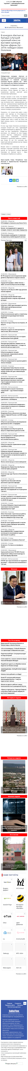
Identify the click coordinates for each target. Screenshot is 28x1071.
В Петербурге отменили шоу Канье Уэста (14, 223)
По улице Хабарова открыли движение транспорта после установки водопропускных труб (13, 506)
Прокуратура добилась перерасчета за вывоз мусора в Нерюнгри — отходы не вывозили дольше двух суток (13, 345)
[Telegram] (17, 180)
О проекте (18, 1003)
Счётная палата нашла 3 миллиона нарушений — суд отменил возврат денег (12, 390)
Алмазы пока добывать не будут (11, 674)
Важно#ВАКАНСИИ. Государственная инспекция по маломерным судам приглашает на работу (12, 533)
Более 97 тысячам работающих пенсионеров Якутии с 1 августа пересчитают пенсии (11, 679)
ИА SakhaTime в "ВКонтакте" (14, 27)
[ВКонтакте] (10, 180)
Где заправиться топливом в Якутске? (13, 540)
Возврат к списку (6, 214)
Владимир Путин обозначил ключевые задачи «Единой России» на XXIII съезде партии (14, 415)
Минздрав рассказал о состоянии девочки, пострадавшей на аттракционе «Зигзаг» (14, 489)
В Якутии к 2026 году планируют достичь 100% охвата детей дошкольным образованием (14, 307)
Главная (9, 1003)
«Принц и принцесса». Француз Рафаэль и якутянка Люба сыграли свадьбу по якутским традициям (14, 691)
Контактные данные (14, 1007)
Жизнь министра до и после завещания (13, 462)
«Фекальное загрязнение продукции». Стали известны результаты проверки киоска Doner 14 (13, 406)
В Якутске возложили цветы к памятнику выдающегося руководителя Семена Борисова (14, 315)
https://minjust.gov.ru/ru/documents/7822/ (11, 1056)
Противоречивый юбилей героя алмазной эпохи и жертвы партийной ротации (13, 298)
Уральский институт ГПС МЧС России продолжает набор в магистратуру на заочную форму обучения (13, 553)
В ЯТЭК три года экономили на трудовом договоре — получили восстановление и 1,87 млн (14, 562)
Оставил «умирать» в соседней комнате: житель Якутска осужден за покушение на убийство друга (14, 498)
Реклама (20, 1005)
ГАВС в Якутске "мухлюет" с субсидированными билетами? (14, 3)
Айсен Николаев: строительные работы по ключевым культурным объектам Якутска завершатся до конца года (13, 515)
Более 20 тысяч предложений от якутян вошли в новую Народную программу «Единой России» (13, 524)
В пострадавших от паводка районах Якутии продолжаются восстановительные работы (12, 437)
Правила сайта (10, 1005)
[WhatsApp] (14, 180)
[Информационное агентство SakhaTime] (16, 20)
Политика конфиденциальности (10, 1019)
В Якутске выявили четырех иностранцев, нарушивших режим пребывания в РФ (12, 354)
